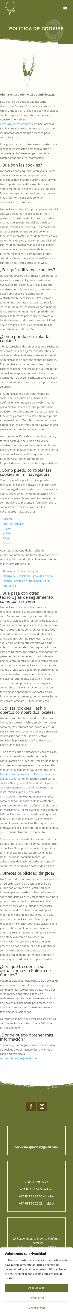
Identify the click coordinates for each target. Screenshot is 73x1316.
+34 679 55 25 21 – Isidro (36, 1203)
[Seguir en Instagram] (42, 1106)
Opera (6, 543)
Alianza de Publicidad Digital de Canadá (28, 576)
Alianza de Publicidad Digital (21, 571)
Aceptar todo (36, 1287)
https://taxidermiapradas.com (18, 124)
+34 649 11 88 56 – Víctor (36, 1196)
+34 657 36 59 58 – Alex (36, 1189)
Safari (6, 533)
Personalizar (36, 1298)
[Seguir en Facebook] (31, 1106)
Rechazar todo (36, 1308)
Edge (6, 538)
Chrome (8, 519)
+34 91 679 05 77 (36, 1182)
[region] (36, 1281)
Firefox (7, 528)
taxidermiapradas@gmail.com (19, 1058)
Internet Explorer (13, 523)
